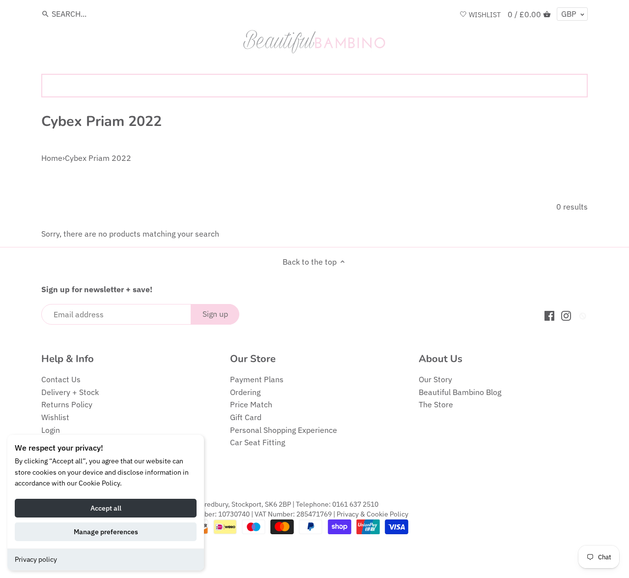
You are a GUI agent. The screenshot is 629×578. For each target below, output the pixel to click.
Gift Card (245, 417)
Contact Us (61, 379)
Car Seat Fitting (257, 442)
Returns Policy (66, 404)
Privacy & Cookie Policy (372, 513)
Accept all (105, 508)
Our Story (435, 379)
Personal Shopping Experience (283, 430)
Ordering (245, 392)
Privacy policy (36, 559)
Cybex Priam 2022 (98, 158)
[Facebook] (549, 315)
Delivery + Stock (70, 392)
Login (50, 430)
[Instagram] (566, 315)
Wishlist (55, 417)
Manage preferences (106, 531)
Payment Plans (257, 379)
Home (51, 158)
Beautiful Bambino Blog (460, 392)
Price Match (251, 404)
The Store (436, 404)
